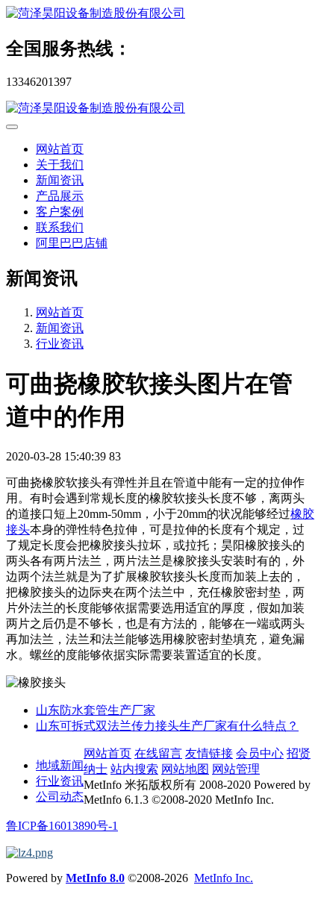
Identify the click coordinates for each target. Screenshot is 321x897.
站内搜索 (134, 769)
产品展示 (60, 196)
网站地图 (185, 769)
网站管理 (236, 769)
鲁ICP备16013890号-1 (62, 825)
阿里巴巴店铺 (71, 243)
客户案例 (60, 211)
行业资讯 (60, 343)
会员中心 (260, 753)
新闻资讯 (60, 180)
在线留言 (158, 753)
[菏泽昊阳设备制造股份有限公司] (160, 14)
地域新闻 (60, 765)
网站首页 (60, 149)
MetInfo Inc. (223, 878)
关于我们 (60, 164)
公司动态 (60, 796)
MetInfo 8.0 (95, 878)
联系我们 (60, 227)
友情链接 (209, 753)
